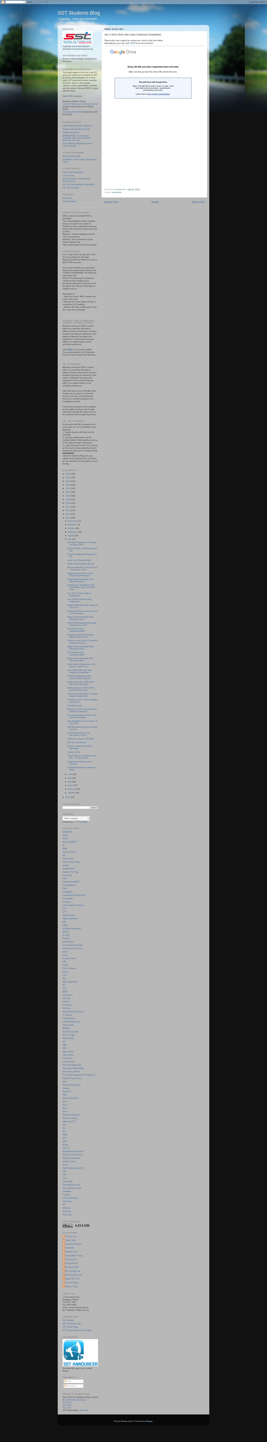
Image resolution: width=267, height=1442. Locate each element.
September (73, 532)
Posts (68, 1381)
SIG (64, 1125)
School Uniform (69, 201)
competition (116, 192)
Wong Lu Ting (71, 1286)
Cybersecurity (69, 915)
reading (66, 1088)
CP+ (64, 908)
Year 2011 (67, 1408)
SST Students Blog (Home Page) (77, 1330)
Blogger (149, 1421)
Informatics (67, 1005)
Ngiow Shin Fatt (72, 1279)
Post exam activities (71, 1072)
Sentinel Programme (72, 1115)
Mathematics (68, 1025)
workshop (67, 1211)
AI (63, 845)
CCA (65, 878)
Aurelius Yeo (70, 1236)
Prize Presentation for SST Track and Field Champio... (81, 716)
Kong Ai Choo (71, 1252)
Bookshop (67, 198)
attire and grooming (71, 862)
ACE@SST (67, 832)
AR (64, 855)
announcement (69, 852)
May (70, 778)
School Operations (71, 1098)
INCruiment (68, 995)
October (72, 528)
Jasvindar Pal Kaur (73, 1244)
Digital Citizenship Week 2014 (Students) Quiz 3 (80, 618)
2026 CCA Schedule (71, 156)
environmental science (72, 948)
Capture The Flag (70, 872)
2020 (68, 496)
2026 (68, 474)
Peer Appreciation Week (73, 1068)
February (72, 789)
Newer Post (111, 202)
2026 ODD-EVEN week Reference (78, 126)
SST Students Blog (79, 13)
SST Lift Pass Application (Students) (78, 184)
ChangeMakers (69, 885)
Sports (65, 1145)
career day (67, 875)
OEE (65, 1048)
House (65, 972)
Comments (71, 1386)
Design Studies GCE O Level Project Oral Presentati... (80, 574)
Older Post (198, 202)
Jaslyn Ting (70, 1240)
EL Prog (66, 935)
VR (64, 1205)
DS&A (65, 925)
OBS (65, 1045)
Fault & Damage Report (73, 172)
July (70, 539)
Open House (68, 1051)
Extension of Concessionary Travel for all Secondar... (82, 612)
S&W (65, 1095)
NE (64, 1041)
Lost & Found (68, 175)
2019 (68, 499)
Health (65, 965)
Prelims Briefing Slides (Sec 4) (80, 564)
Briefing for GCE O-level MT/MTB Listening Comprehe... (82, 710)
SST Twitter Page (70, 1327)
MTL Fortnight (69, 1035)
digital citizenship (70, 918)
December (73, 521)
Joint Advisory (69, 1018)
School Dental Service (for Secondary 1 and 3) (78, 734)
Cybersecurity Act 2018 (73, 112)
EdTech (66, 932)
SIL (64, 1128)
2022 (68, 488)
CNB (65, 888)
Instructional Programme (73, 1012)
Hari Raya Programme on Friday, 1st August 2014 (81, 543)
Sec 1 (65, 1101)
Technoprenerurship (71, 1185)
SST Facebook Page (72, 1324)
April (70, 782)
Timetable (67, 1191)
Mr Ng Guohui (71, 1263)
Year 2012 (67, 1405)
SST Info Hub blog (71, 188)
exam (65, 955)
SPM (65, 1141)
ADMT (65, 839)
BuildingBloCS (69, 869)
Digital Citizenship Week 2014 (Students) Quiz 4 (80, 580)
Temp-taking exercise (72, 1188)
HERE (133, 43)
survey (65, 1165)
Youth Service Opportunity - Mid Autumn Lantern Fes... (81, 665)
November (73, 525)
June (70, 774)
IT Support (67, 1015)
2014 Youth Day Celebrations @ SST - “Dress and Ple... (81, 757)
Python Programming (72, 1078)
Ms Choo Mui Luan (73, 1275)
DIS (64, 922)
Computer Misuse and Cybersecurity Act (80, 104)
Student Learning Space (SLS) (76, 129)
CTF (64, 912)
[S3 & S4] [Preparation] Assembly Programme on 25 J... (81, 624)
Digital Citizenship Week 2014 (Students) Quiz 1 (80, 659)
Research (67, 1091)
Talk (64, 1171)
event (65, 952)
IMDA (65, 992)
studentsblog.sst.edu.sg (75, 1400)
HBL (64, 962)
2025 (68, 477)
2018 (68, 503)
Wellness (67, 1208)
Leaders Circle (73, 752)
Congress (67, 902)
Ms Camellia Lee (72, 1271)
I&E (64, 978)
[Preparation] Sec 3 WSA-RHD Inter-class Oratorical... (80, 683)
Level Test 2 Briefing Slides (79, 560)
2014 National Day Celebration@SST (76, 630)
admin (65, 835)
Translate (83, 822)
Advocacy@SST (70, 842)
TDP (64, 1175)
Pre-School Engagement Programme (79, 1075)
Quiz (65, 1082)
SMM (65, 1135)
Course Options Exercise (73, 905)
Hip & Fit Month (69, 968)
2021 (68, 492)
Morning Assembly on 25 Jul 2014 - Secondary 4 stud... (82, 568)
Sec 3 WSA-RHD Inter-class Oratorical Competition (79, 671)
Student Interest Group (73, 1155)
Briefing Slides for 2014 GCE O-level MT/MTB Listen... (81, 689)
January (72, 793)
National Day (68, 1038)
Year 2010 (83, 1410)
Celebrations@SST (71, 882)
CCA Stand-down (74, 706)
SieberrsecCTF (69, 1121)
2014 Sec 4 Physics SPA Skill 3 (80, 739)
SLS (64, 1131)
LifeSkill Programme (71, 1022)
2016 (68, 510)
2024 (68, 481)
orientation (67, 1058)
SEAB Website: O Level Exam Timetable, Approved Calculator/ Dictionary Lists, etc (77, 138)
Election (66, 938)
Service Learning (70, 1118)
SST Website (68, 1320)
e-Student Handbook (72, 928)
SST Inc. (66, 1148)
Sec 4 (65, 1111)
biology (66, 865)
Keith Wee (69, 1248)
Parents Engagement (72, 1065)
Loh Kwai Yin (71, 1259)
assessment (68, 859)
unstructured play (70, 1198)
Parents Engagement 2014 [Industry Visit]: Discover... (79, 677)
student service (69, 1161)
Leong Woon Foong (74, 1256)
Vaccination (68, 1201)
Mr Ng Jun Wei (71, 1267)
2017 (68, 507)
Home (155, 202)
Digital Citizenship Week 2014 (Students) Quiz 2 (80, 648)
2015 (68, 514)
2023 (68, 485)
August (71, 536)
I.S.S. (65, 975)
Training (66, 1195)
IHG (64, 988)
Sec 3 (65, 1108)
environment (68, 942)
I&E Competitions (70, 982)
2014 (68, 518)
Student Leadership (71, 1158)
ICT (64, 985)
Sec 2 (65, 1105)
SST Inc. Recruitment (76, 742)
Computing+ (68, 898)
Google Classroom (71, 132)
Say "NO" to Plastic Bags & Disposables (79, 594)
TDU (65, 1178)
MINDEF (66, 1028)
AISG (65, 849)
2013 (68, 797)
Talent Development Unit (73, 1168)
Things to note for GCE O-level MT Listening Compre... (82, 642)
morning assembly (71, 1032)
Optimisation (68, 1055)
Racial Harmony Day (72, 1085)
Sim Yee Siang (71, 1283)
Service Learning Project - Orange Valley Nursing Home (82, 695)
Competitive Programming (74, 895)
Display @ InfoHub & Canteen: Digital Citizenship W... (80, 636)
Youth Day (67, 1215)
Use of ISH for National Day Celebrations (79, 600)
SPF (64, 1138)
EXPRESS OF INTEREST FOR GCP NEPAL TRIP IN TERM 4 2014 (81, 587)
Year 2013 (67, 1402)
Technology (68, 1181)
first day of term (69, 958)
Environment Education (73, 945)
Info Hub (66, 998)
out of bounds (69, 1062)
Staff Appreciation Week (73, 1151)
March (71, 785)
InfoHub (66, 1002)
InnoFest (66, 1008)
